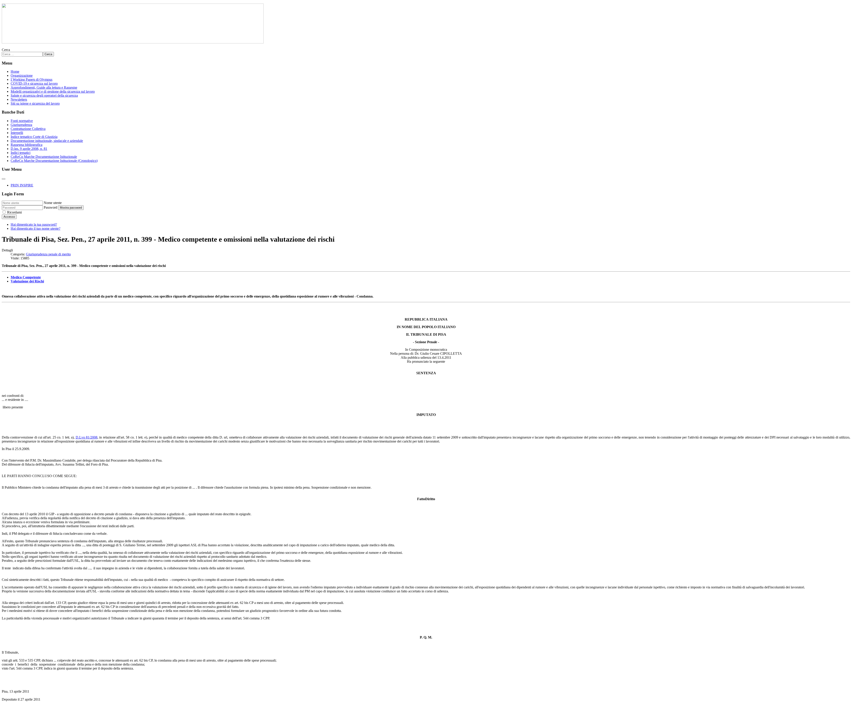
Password (50, 207)
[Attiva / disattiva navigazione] (3, 179)
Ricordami (14, 212)
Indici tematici (20, 153)
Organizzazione (22, 75)
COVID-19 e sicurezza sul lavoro (34, 83)
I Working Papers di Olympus (31, 79)
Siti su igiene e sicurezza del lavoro (35, 103)
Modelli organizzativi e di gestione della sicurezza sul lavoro (53, 91)
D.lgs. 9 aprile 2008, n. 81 (29, 149)
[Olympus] (133, 42)
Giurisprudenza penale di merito (48, 254)
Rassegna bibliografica (26, 145)
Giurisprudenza (21, 125)
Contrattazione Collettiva (28, 129)
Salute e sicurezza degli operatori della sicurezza (44, 95)
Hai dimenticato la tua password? (34, 224)
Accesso (9, 216)
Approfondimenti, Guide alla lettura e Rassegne (44, 87)
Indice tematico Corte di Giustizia (34, 137)
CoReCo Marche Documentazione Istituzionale (44, 157)
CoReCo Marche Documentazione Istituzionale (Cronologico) (54, 161)
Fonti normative (22, 121)
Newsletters (19, 99)
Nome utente (53, 203)
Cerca (6, 50)
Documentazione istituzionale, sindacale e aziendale (47, 141)
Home (15, 71)
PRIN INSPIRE (22, 185)
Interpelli (17, 133)
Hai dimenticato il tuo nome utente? (35, 228)
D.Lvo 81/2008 (86, 437)
